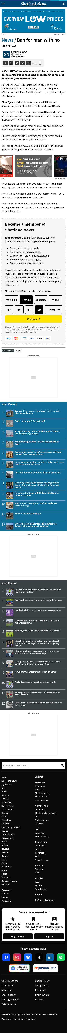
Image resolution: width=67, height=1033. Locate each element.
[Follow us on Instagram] (17, 957)
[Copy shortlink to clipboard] (28, 63)
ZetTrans (39, 823)
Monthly (26, 299)
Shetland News (19, 51)
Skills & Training (42, 836)
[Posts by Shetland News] (6, 54)
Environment (7, 838)
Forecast (39, 869)
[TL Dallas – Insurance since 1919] (33, 166)
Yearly (55, 299)
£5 (19, 309)
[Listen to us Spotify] (61, 957)
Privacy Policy (9, 1004)
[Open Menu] (3, 4)
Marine (5, 852)
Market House (41, 820)
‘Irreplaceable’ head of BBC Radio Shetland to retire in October (37, 494)
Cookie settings (10, 980)
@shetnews (17, 54)
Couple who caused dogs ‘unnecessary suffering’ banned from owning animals (38, 453)
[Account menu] (63, 4)
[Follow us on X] (39, 957)
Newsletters (41, 889)
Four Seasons (41, 800)
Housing (5, 848)
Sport (4, 873)
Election (5, 823)
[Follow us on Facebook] (6, 957)
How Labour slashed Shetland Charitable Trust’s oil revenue (38, 703)
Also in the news (9, 780)
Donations (40, 990)
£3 (9, 309)
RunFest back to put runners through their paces (38, 600)
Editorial (39, 776)
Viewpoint (6, 900)
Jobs (37, 829)
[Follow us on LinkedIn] (50, 957)
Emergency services (11, 827)
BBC (37, 816)
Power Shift (7, 866)
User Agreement (10, 999)
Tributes (39, 789)
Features (40, 782)
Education (6, 820)
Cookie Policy (42, 980)
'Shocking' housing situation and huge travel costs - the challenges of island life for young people (37, 485)
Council (5, 813)
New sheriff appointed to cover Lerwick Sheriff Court (37, 442)
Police (4, 859)
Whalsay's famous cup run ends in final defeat (37, 630)
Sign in (49, 936)
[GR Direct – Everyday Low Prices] (33, 21)
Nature (5, 855)
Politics (5, 863)
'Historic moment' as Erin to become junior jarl (37, 472)
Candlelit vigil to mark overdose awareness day (38, 610)
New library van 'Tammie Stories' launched (35, 671)
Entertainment (8, 834)
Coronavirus (7, 809)
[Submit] (61, 765)
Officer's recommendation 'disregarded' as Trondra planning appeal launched (36, 524)
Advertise (7, 990)
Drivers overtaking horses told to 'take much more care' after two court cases (39, 463)
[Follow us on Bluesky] (28, 957)
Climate (5, 798)
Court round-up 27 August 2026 (30, 421)
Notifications (42, 994)
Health (4, 841)
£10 (39, 309)
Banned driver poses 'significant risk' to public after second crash (37, 412)
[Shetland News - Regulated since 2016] (45, 968)
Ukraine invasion (9, 881)
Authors (38, 885)
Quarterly (40, 299)
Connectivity (7, 805)
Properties (41, 841)
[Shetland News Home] (33, 6)
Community (7, 802)
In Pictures (40, 786)
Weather (6, 884)
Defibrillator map (44, 900)
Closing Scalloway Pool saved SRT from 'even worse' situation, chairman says (37, 652)
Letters (5, 893)
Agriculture (7, 784)
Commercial (41, 805)
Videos (38, 894)
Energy (5, 830)
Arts (3, 788)
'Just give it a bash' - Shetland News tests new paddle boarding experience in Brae (37, 662)
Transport (6, 877)
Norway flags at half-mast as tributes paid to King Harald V (37, 693)
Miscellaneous (41, 860)
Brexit (4, 791)
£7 (29, 309)
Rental (38, 849)
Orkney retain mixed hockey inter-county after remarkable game (37, 621)
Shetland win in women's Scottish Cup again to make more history (38, 590)
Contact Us (7, 985)
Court (4, 816)
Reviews (6, 897)
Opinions (6, 889)
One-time (11, 299)
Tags (37, 881)
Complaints (41, 985)
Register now (18, 936)
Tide (37, 872)
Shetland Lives (42, 796)
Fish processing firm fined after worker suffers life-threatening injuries (37, 432)
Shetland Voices (42, 793)
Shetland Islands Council (46, 813)
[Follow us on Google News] (19, 968)
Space (4, 870)
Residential (40, 845)
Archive (39, 878)
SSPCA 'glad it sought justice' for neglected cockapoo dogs (36, 504)
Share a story (8, 994)
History (5, 845)
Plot (37, 856)
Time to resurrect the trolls (28, 513)
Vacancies (39, 832)
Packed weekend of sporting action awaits (35, 682)
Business (6, 795)
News (7, 40)
